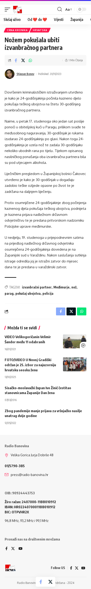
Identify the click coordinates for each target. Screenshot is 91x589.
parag (9, 293)
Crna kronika (17, 30)
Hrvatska (40, 30)
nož (74, 287)
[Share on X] (23, 60)
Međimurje (61, 287)
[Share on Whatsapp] (30, 60)
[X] (12, 549)
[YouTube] (20, 549)
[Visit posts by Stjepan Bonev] (9, 74)
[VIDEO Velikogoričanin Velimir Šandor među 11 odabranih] (74, 341)
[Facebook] (6, 549)
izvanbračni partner (37, 287)
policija (47, 293)
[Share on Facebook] (16, 60)
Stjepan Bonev (25, 74)
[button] (9, 9)
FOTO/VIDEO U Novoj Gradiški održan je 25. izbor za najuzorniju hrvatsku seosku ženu (30, 365)
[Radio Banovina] (17, 9)
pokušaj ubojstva (28, 293)
